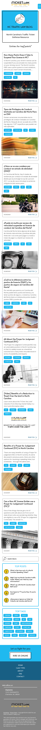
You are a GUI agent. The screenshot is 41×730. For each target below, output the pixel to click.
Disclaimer (6, 712)
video (30, 409)
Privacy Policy (13, 712)
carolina (7, 615)
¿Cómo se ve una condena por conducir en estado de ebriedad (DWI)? (18, 168)
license (18, 73)
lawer (7, 303)
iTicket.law (26, 627)
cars (29, 187)
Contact (21, 676)
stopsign (17, 357)
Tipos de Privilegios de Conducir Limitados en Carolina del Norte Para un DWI (20, 111)
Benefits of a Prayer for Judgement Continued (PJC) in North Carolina (19, 446)
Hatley (7, 635)
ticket (16, 623)
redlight (26, 357)
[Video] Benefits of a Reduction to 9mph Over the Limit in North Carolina (19, 396)
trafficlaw (8, 627)
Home (20, 665)
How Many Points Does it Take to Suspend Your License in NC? (18, 56)
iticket (32, 130)
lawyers (29, 631)
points (19, 527)
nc (15, 77)
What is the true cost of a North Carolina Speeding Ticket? (21, 571)
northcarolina (26, 623)
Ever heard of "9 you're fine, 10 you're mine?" (23, 593)
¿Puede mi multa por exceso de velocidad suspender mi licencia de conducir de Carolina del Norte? (19, 225)
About (20, 671)
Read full (31, 101)
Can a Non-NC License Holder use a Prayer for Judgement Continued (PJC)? (19, 504)
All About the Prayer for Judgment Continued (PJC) (19, 340)
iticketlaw (18, 130)
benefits (7, 413)
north (24, 615)
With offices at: (7, 685)
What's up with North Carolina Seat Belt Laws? (22, 585)
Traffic (16, 615)
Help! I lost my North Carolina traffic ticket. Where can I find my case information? (23, 579)
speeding (26, 73)
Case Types (20, 668)
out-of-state (9, 527)
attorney (8, 619)
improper (32, 635)
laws (24, 303)
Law (30, 619)
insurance (8, 134)
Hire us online (20, 655)
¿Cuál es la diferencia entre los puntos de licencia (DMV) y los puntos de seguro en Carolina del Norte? (18, 283)
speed (16, 187)
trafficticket (9, 631)
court (27, 465)
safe (6, 191)
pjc (6, 465)
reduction (22, 523)
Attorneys (20, 631)
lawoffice (15, 303)
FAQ (20, 674)
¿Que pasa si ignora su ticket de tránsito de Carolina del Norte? (21, 600)
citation (7, 77)
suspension (8, 73)
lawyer (17, 619)
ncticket (7, 130)
